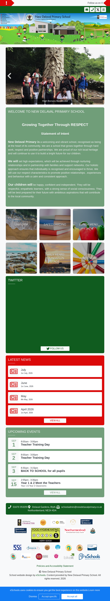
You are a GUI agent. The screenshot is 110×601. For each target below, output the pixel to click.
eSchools (41, 575)
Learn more (94, 590)
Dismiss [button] (33, 596)
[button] (9, 76)
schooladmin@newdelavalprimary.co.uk (81, 507)
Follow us (57, 348)
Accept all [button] (72, 596)
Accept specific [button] (49, 596)
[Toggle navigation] (103, 9)
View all (55, 420)
